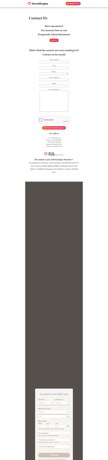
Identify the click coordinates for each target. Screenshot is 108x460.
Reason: (54, 72)
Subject (54, 83)
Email (54, 66)
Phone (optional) (54, 77)
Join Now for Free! (73, 3)
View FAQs (54, 40)
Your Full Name (54, 60)
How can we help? (54, 89)
